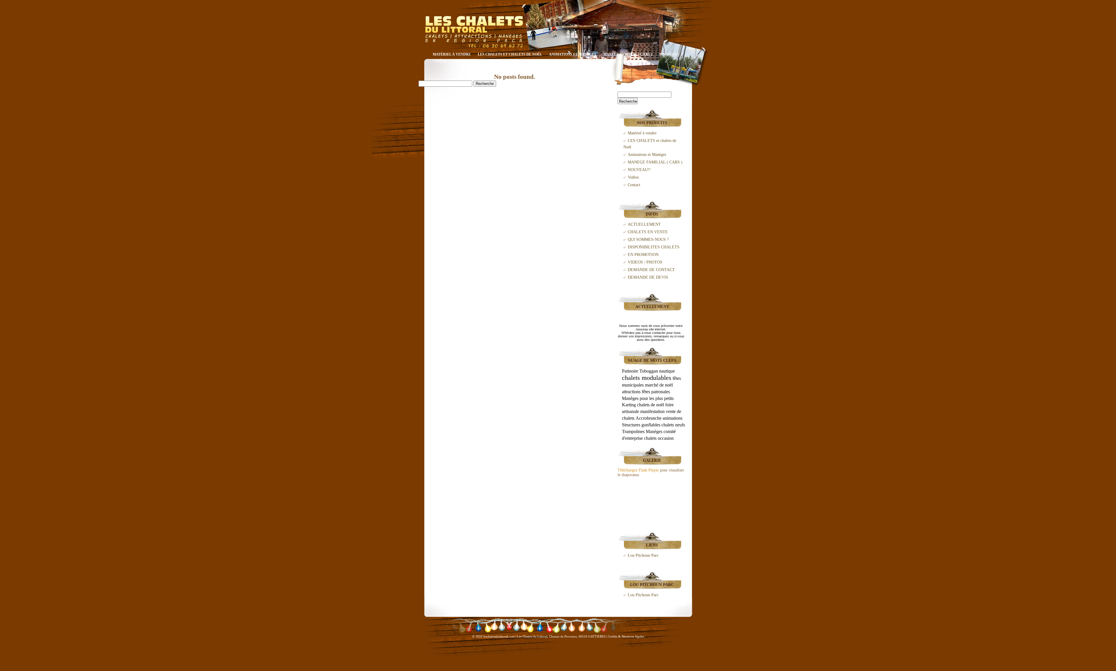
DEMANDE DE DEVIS (648, 277)
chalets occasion (659, 438)
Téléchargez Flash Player (638, 470)
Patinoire (630, 371)
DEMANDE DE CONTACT (651, 270)
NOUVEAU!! (669, 54)
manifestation (652, 411)
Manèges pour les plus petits (648, 398)
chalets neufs (673, 424)
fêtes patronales (656, 391)
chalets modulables (646, 377)
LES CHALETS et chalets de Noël (510, 54)
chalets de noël (650, 404)
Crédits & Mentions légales (626, 636)
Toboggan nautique (657, 371)
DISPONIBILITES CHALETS (653, 247)
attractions (631, 391)
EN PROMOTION (643, 254)
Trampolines (633, 431)
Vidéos (439, 61)
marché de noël (659, 384)
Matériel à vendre (452, 54)
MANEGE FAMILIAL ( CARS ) (627, 54)
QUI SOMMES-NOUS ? (648, 239)
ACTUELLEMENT (644, 224)
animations (672, 418)
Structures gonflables (641, 424)
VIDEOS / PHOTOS (645, 262)
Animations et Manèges (572, 54)
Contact (462, 61)
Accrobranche (648, 418)
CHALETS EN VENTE (648, 232)
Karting (629, 404)
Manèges (654, 431)
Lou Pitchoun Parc (643, 555)
